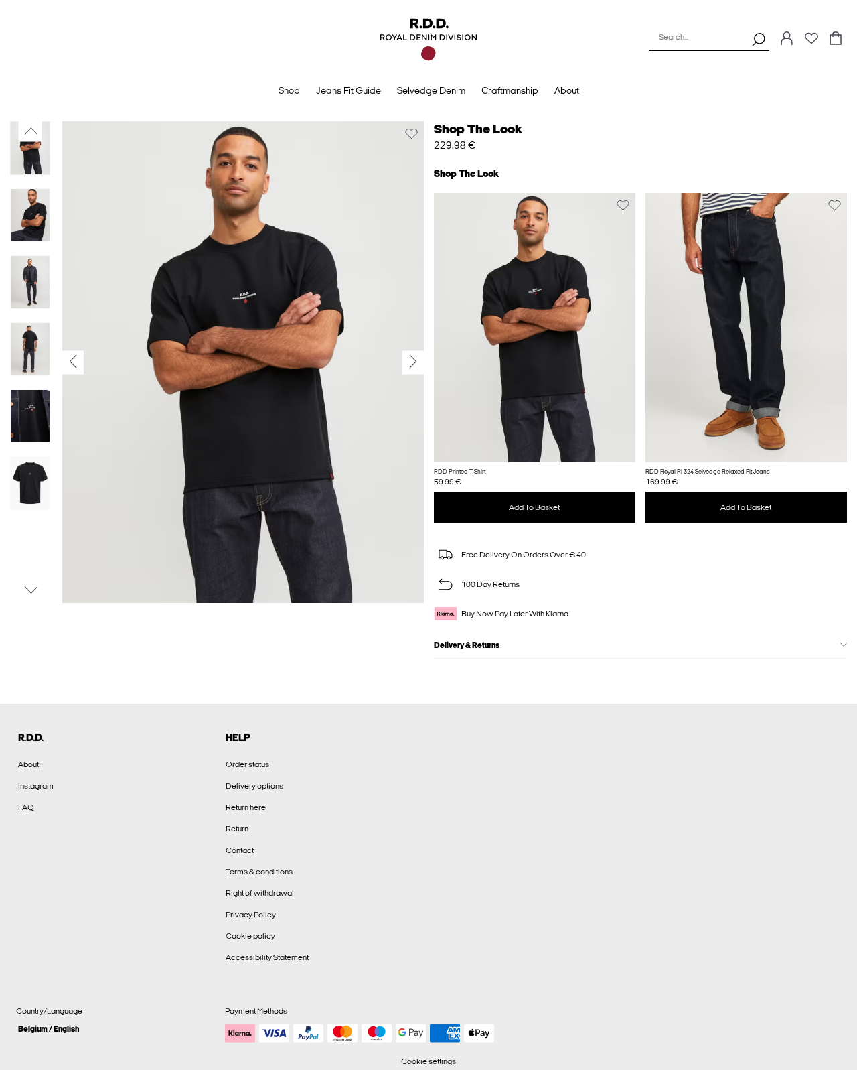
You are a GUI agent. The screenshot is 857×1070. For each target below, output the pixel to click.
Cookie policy (250, 936)
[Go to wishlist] (811, 42)
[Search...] (758, 39)
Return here (246, 807)
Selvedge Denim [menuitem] (431, 90)
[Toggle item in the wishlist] (411, 133)
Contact (240, 850)
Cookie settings (428, 1061)
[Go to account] (786, 39)
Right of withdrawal (260, 893)
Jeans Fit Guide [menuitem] (348, 90)
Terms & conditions (259, 871)
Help (238, 738)
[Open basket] (835, 39)
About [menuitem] (566, 90)
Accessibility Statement (267, 957)
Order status (247, 764)
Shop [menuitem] (289, 90)
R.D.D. (31, 738)
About (28, 764)
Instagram (36, 786)
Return (237, 828)
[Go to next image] (30, 590)
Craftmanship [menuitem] (509, 90)
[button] (534, 327)
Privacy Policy (251, 914)
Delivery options (254, 786)
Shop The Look (478, 129)
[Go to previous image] (30, 131)
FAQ (26, 807)
